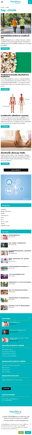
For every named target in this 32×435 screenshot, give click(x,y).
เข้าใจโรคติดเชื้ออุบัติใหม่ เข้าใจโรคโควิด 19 (19, 266)
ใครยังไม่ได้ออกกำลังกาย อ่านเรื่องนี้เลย (15, 36)
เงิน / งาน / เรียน (4, 221)
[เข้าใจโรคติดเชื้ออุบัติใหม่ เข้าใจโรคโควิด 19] (4, 268)
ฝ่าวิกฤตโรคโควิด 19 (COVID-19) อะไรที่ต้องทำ (20, 282)
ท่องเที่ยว (3, 213)
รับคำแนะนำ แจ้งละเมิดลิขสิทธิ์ (9, 356)
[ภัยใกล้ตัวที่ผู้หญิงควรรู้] (4, 237)
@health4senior (8, 400)
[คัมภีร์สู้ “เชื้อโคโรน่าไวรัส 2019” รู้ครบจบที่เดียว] (4, 260)
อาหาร (2, 219)
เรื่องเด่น (3, 223)
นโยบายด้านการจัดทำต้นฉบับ (8, 351)
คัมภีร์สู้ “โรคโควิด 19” (6, 211)
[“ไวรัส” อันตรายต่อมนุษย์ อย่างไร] (4, 276)
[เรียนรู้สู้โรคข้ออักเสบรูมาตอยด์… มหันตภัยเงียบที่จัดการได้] (4, 253)
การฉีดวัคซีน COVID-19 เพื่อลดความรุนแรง (19, 305)
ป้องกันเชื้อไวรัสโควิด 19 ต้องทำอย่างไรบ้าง (19, 298)
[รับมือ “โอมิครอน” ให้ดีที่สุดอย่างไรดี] (4, 245)
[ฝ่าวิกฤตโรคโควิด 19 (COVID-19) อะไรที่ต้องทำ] (4, 284)
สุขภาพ (2, 217)
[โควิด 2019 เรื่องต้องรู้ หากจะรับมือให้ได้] (4, 292)
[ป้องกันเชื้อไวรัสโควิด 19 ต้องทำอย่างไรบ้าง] (4, 300)
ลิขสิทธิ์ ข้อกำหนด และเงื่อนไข (9, 353)
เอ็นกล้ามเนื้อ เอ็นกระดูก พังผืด (13, 152)
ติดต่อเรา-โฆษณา (6, 367)
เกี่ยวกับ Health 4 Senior (7, 349)
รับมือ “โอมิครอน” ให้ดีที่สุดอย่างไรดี (17, 243)
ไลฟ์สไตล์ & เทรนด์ (5, 225)
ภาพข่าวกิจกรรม (4, 215)
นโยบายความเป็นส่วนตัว (7, 427)
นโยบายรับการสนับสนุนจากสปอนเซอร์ (11, 365)
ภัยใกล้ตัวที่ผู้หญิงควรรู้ (14, 235)
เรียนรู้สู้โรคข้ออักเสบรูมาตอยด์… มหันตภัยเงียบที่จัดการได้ (20, 251)
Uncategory (3, 209)
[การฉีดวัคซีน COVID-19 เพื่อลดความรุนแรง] (4, 307)
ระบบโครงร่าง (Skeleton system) (14, 115)
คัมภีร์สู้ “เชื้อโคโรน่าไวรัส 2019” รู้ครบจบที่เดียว (19, 259)
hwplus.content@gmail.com (11, 398)
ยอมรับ (27, 432)
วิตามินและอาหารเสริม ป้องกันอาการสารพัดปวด (15, 75)
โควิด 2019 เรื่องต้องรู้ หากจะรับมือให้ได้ (18, 290)
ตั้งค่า (17, 428)
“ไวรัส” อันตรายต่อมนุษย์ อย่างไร (16, 274)
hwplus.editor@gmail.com (22, 420)
